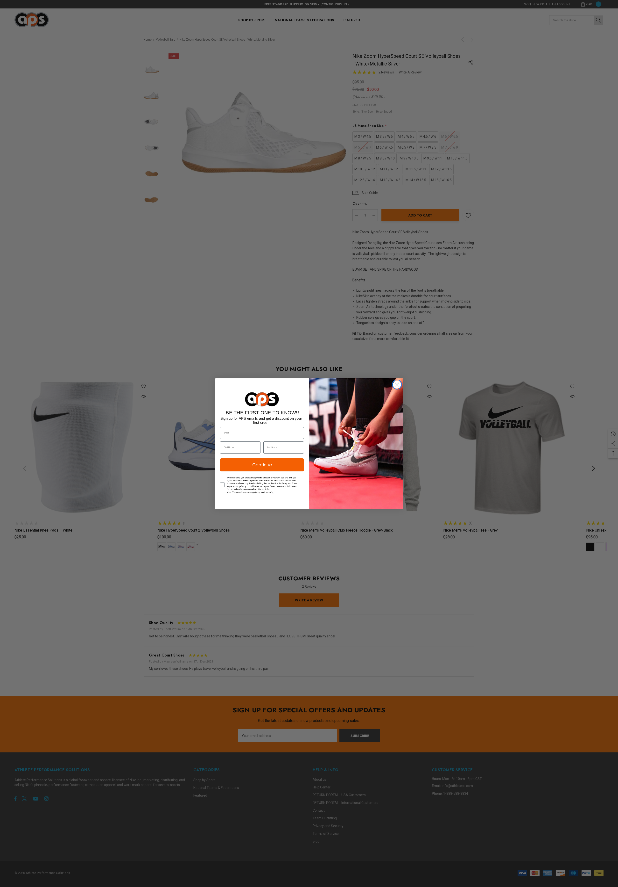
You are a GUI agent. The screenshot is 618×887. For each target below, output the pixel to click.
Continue (262, 465)
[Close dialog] (397, 384)
